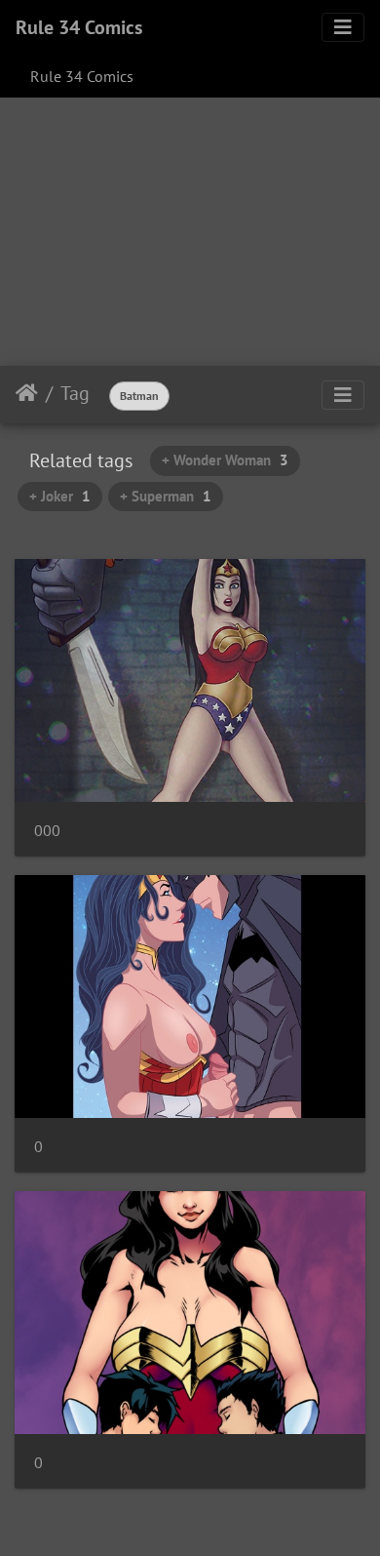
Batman (139, 395)
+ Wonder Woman (225, 460)
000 (47, 830)
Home (27, 393)
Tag (75, 393)
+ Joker (60, 496)
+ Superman (165, 496)
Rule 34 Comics (79, 27)
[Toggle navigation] (343, 27)
